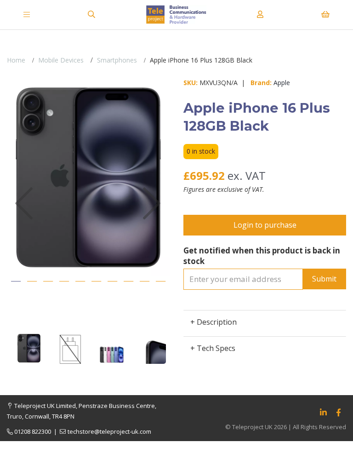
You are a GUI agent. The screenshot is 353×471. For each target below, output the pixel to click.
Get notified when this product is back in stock (261, 255)
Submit (324, 279)
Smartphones (117, 60)
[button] (23, 238)
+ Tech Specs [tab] (212, 348)
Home (16, 60)
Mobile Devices (61, 60)
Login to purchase (264, 225)
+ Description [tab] (213, 322)
